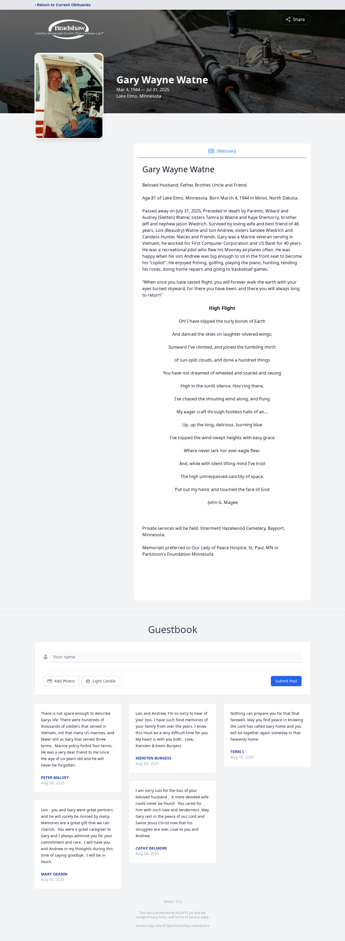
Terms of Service (187, 917)
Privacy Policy (157, 917)
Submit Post (286, 681)
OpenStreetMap (178, 925)
